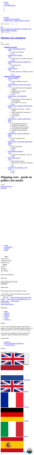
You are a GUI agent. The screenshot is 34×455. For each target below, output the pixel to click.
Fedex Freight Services (7, 304)
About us (7, 313)
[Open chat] (30, 451)
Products (6, 314)
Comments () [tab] (8, 247)
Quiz (13, 53)
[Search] (1, 34)
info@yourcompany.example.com (14, 343)
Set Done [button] (6, 186)
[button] (10, 47)
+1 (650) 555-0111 (9, 345)
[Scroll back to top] (1, 453)
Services (6, 316)
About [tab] (6, 245)
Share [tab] (6, 250)
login (6, 291)
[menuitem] (6, 2)
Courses (6, 17)
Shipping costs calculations (13, 38)
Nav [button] (2, 27)
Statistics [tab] (6, 248)
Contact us (7, 319)
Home (2, 29)
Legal (6, 318)
